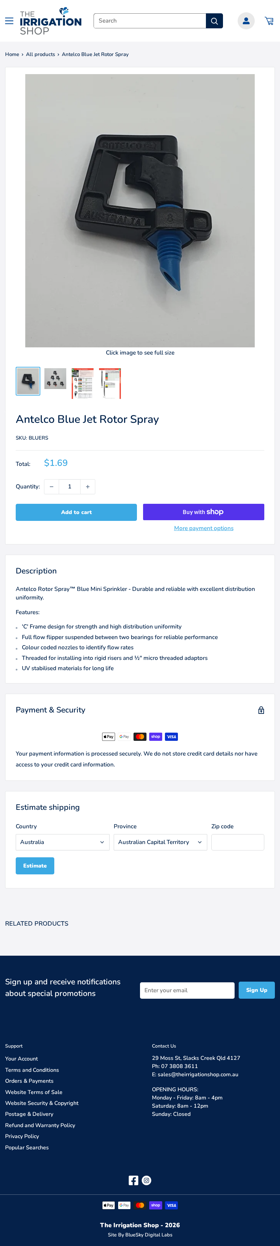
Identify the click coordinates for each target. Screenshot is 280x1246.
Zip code (222, 826)
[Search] (214, 20)
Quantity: (28, 486)
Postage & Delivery (29, 1114)
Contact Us (164, 1046)
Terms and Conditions (32, 1070)
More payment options (204, 528)
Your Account (21, 1059)
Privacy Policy (22, 1136)
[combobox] (150, 20)
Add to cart (76, 512)
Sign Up (256, 990)
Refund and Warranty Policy (40, 1125)
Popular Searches (27, 1147)
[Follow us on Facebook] (133, 1180)
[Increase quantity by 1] (88, 487)
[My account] (246, 20)
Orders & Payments (29, 1081)
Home (12, 54)
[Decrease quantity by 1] (51, 487)
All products (40, 54)
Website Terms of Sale (33, 1092)
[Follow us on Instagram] (146, 1180)
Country (26, 826)
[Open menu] (9, 20)
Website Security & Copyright (42, 1103)
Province (125, 826)
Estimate (35, 866)
